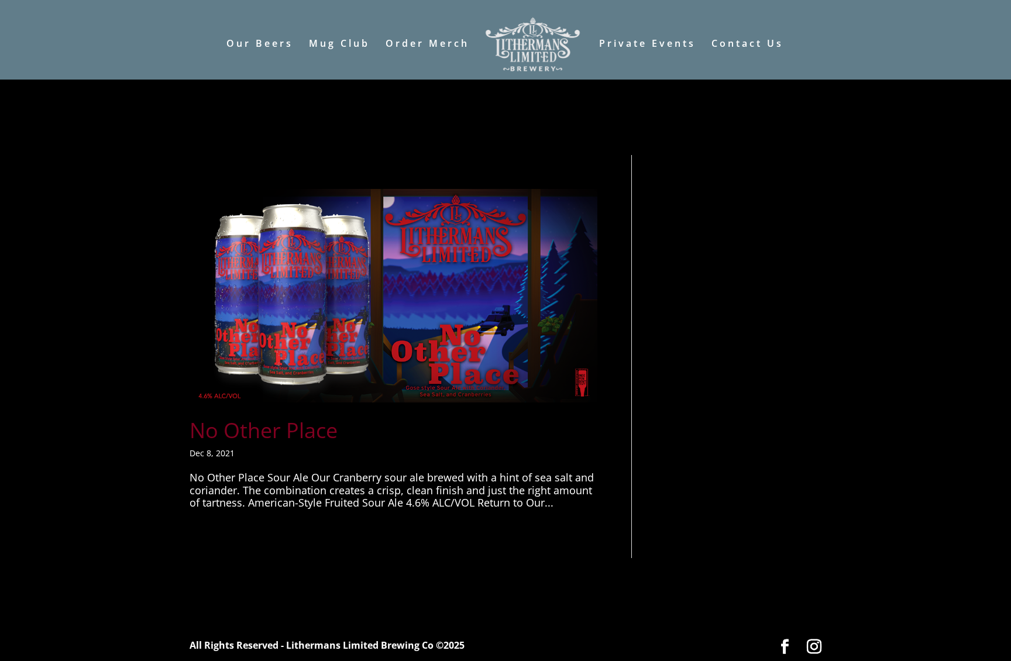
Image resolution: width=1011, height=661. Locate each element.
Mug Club (339, 44)
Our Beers (259, 44)
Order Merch (427, 44)
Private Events (647, 44)
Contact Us (747, 44)
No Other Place (264, 430)
